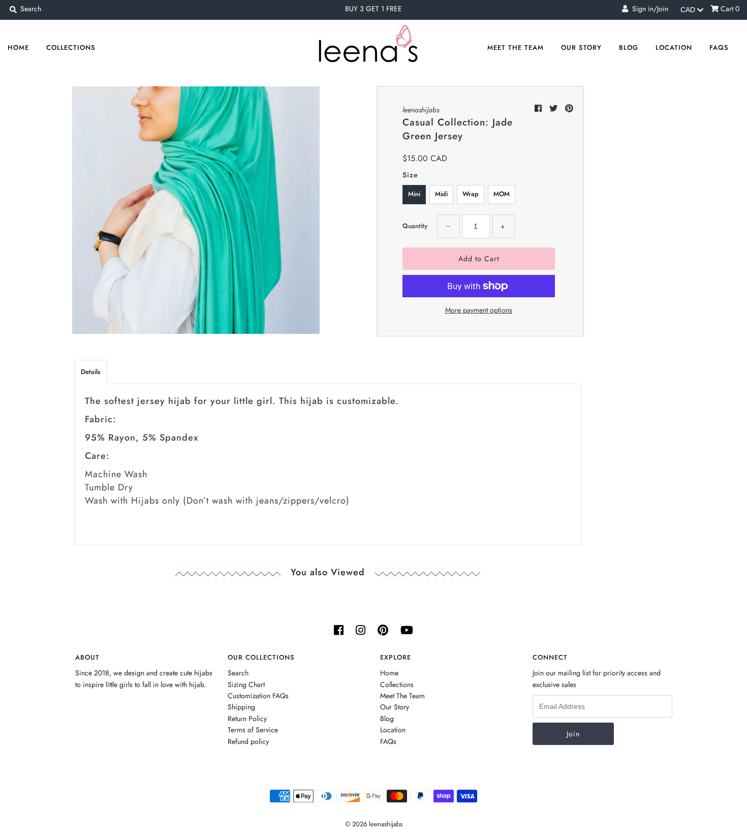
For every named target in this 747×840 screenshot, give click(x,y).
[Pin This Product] (569, 108)
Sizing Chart (246, 684)
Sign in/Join (648, 9)
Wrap (470, 194)
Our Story (581, 47)
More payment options (478, 310)
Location (674, 47)
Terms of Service (253, 730)
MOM (501, 194)
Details (91, 372)
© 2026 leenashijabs (373, 824)
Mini (414, 194)
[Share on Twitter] (554, 108)
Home (18, 47)
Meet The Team (515, 47)
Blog (628, 47)
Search (238, 673)
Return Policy (247, 718)
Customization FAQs (258, 696)
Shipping (241, 707)
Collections (71, 47)
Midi (441, 194)
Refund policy (248, 741)
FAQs (719, 47)
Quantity (414, 226)
